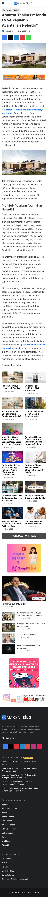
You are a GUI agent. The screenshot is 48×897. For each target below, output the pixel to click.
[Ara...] (45, 4)
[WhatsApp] (28, 37)
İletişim (4, 863)
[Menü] (3, 4)
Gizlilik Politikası (8, 871)
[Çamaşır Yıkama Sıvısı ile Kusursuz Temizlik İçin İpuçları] (12, 487)
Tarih (4, 837)
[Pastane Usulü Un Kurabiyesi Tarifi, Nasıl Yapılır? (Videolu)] (8, 616)
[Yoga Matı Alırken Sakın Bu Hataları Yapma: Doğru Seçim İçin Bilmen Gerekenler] (12, 429)
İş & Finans (6, 841)
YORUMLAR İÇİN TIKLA (24, 536)
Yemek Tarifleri (8, 817)
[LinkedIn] (16, 37)
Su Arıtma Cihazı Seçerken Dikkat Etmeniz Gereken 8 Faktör (34, 468)
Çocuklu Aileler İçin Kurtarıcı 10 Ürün (34, 522)
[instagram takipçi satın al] (24, 698)
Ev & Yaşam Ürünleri (11, 10)
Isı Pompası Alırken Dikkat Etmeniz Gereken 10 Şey (34, 413)
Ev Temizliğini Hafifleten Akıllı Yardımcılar (32, 388)
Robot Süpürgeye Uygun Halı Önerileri (11, 387)
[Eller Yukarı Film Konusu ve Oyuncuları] (8, 649)
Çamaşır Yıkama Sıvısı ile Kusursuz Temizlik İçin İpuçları (12, 498)
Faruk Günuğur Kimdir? (14, 604)
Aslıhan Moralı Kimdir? (26, 635)
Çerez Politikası (8, 875)
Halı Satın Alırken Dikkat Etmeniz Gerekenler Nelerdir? (11, 413)
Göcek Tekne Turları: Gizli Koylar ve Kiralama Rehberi (19, 763)
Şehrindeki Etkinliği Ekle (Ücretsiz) (15, 879)
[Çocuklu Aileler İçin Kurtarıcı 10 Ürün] (35, 513)
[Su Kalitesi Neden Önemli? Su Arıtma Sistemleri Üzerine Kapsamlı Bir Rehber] (35, 429)
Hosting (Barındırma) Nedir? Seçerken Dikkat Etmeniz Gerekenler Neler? (20, 789)
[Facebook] (4, 37)
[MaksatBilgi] (24, 3)
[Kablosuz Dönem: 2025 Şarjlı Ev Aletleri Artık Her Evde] (12, 513)
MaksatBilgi (9, 31)
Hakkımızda (6, 859)
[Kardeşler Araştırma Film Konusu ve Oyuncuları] (8, 627)
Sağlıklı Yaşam (7, 833)
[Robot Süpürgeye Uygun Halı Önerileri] (12, 377)
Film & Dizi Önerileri (9, 808)
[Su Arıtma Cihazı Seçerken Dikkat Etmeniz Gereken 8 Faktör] (35, 457)
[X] (10, 37)
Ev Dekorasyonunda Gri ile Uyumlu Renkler (35, 496)
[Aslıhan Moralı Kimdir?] (8, 638)
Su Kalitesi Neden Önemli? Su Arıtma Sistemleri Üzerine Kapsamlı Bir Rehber (34, 440)
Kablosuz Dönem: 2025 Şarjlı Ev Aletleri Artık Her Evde (12, 523)
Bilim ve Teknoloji (9, 829)
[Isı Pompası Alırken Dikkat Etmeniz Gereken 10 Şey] (35, 403)
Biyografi (5, 804)
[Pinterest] (22, 37)
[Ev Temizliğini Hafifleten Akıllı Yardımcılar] (35, 377)
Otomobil (5, 845)
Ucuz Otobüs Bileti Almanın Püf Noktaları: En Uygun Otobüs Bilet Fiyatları (19, 783)
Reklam (5, 867)
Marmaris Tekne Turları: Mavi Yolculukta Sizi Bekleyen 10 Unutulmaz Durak (19, 776)
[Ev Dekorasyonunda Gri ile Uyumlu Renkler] (35, 487)
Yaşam (4, 813)
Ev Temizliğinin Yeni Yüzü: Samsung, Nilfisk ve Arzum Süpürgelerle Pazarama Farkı (11, 470)
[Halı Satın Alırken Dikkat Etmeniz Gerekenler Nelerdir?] (12, 403)
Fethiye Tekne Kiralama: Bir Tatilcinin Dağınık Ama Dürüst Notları (20, 769)
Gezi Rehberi (7, 821)
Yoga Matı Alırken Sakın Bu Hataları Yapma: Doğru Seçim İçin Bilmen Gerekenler (12, 440)
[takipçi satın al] (24, 77)
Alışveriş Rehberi (8, 825)
